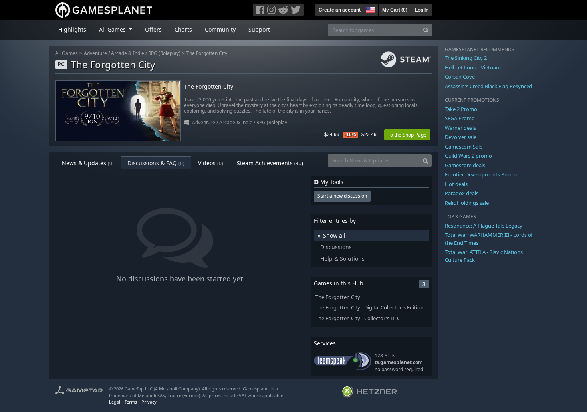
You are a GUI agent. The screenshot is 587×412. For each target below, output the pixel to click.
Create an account (340, 10)
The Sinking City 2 (466, 57)
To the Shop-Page (407, 134)
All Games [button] (113, 29)
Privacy (149, 402)
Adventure (95, 53)
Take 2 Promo (461, 109)
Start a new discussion (342, 195)
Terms (131, 402)
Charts (183, 29)
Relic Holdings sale (467, 202)
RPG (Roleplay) (164, 53)
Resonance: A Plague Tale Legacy (483, 225)
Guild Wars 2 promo (468, 155)
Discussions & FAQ (155, 163)
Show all (334, 235)
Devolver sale (460, 137)
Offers (153, 29)
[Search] (426, 30)
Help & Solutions (342, 258)
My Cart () (394, 10)
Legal (114, 402)
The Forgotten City (206, 53)
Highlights (72, 29)
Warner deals (460, 127)
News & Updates (88, 163)
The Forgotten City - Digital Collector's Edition (369, 307)
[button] (369, 9)
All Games (66, 53)
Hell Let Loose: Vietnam (473, 67)
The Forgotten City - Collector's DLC (357, 318)
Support (259, 29)
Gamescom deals (465, 165)
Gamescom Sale (463, 146)
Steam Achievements (270, 163)
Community (220, 29)
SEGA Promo (460, 118)
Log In (421, 10)
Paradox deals (461, 193)
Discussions (336, 247)
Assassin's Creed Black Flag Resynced (488, 86)
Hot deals (456, 184)
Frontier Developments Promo (481, 174)
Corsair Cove (460, 76)
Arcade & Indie (127, 53)
